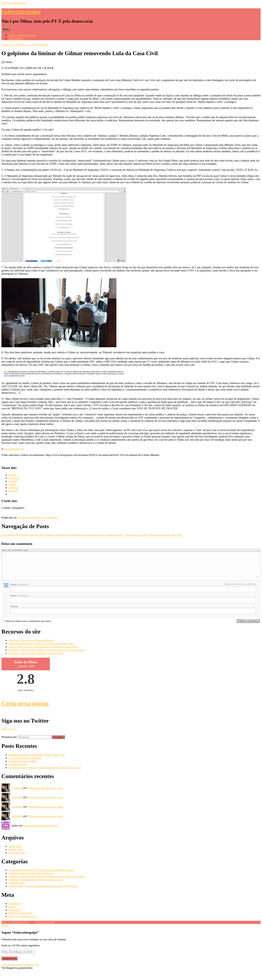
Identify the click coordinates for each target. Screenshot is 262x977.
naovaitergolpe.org (13, 448)
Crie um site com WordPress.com (20, 964)
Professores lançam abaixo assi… (46, 787)
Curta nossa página (25, 703)
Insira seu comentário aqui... (15, 550)
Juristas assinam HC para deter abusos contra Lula (37, 754)
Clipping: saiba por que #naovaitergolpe (31, 640)
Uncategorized (25, 517)
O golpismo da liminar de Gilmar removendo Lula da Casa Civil (45, 767)
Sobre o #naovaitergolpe (22, 35)
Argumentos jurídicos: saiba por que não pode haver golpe (41, 643)
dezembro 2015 (17, 852)
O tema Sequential (44, 922)
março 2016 (15, 846)
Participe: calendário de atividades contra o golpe (36, 653)
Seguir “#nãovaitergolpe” (20, 932)
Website (14, 606)
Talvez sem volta (165, 534)
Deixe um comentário (46, 517)
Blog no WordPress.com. (23, 916)
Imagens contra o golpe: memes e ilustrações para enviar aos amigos (47, 649)
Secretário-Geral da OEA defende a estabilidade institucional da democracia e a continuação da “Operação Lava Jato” (74, 534)
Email (19, 584)
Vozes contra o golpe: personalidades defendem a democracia (43, 646)
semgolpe (42, 44)
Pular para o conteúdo (13, 2)
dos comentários (21, 913)
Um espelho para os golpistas (25, 757)
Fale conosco (16, 38)
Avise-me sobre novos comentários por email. (28, 621)
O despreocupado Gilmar (23, 761)
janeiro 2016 (16, 849)
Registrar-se (15, 903)
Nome (19, 595)
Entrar (12, 906)
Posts (14, 909)
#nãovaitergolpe (20, 11)
